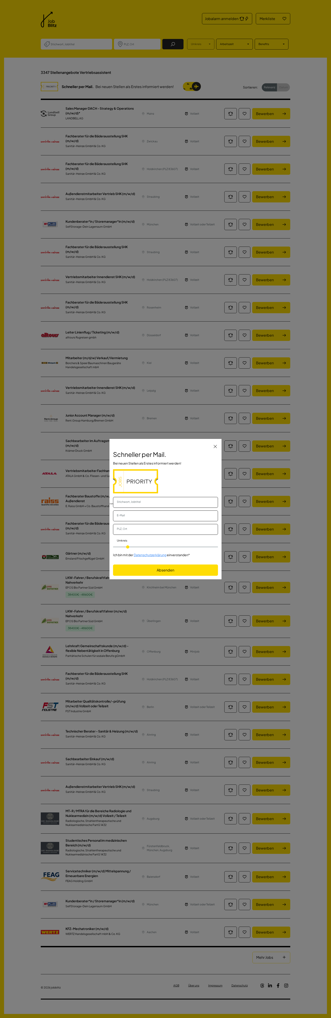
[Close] (215, 446)
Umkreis (122, 540)
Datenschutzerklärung (150, 555)
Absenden (165, 570)
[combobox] (165, 502)
